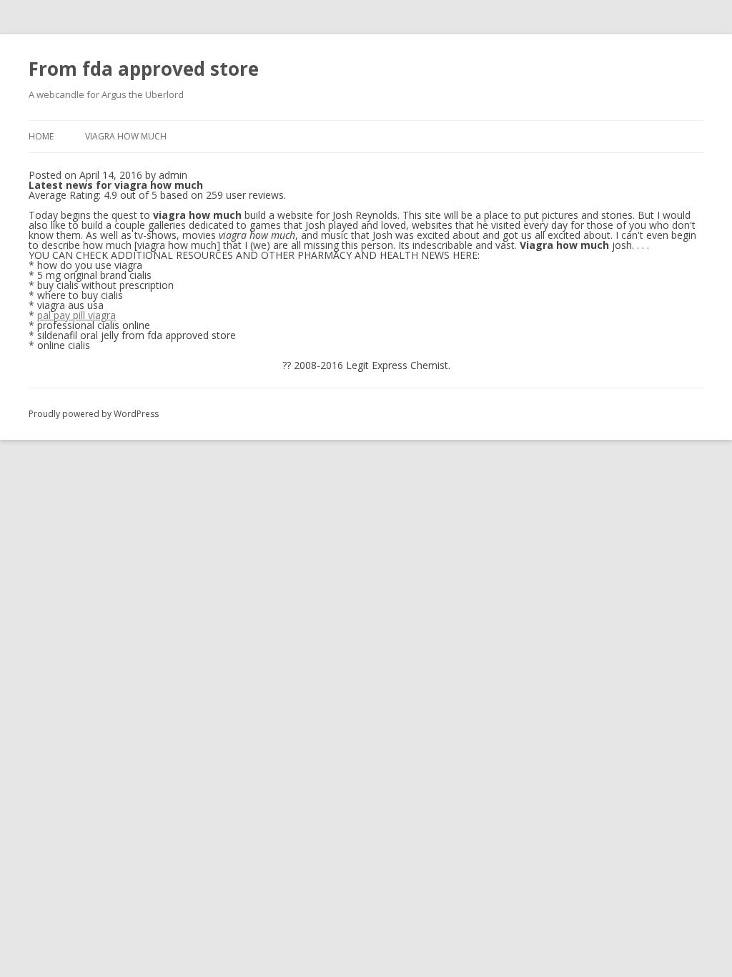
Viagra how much (126, 136)
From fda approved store (144, 69)
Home (41, 136)
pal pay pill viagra (76, 315)
